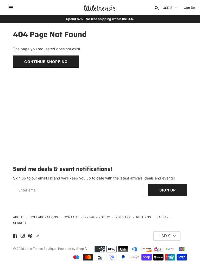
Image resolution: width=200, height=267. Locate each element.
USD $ (167, 8)
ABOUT (18, 217)
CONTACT (71, 217)
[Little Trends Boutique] (100, 8)
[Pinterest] (30, 236)
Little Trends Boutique (41, 249)
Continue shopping (46, 61)
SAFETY (162, 217)
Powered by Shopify (73, 249)
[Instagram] (23, 236)
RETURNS (143, 217)
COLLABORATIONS (43, 217)
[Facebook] (15, 236)
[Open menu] (11, 7)
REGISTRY (123, 217)
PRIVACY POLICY (97, 217)
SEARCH (19, 223)
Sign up (167, 190)
